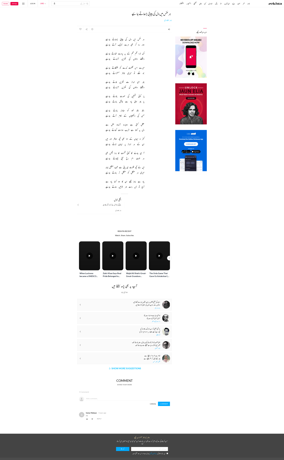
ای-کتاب (227, 3)
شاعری (210, 3)
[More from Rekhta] (23, 4)
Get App (14, 3)
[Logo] (275, 4)
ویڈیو (233, 3)
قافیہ (200, 3)
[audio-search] (54, 3)
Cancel (153, 404)
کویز (205, 3)
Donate (5, 3)
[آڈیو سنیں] (169, 29)
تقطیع (195, 3)
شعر (244, 3)
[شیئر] (86, 29)
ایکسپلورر (188, 3)
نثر (221, 3)
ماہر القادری (168, 20)
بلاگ (216, 3)
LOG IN (32, 3)
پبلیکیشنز (181, 3)
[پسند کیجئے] (80, 29)
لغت (238, 3)
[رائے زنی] (92, 29)
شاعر (248, 3)
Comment (164, 404)
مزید (176, 3)
